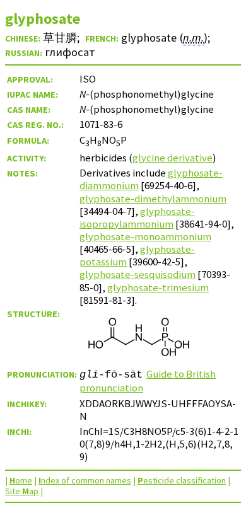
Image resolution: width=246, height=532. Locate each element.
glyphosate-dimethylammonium (152, 198)
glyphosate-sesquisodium (137, 274)
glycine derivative (172, 158)
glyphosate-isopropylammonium (137, 217)
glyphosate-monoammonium (145, 236)
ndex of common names (84, 480)
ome (20, 480)
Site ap (21, 491)
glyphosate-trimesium (158, 287)
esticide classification (182, 480)
